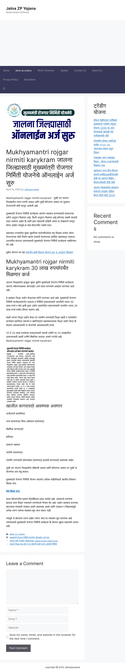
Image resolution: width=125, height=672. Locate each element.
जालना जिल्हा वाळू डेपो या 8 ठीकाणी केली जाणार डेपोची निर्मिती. (33, 544)
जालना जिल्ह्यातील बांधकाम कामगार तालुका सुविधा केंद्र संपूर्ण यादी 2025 (106, 191)
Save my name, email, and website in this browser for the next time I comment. (42, 636)
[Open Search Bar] (4, 88)
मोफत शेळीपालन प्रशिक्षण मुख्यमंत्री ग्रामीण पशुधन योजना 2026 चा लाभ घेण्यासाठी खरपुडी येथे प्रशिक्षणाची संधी (105, 128)
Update (64, 70)
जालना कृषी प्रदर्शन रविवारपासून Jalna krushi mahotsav (34, 540)
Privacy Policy (10, 79)
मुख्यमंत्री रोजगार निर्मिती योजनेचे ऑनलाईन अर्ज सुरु (29, 537)
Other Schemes (46, 70)
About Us (97, 70)
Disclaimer (30, 79)
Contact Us (80, 70)
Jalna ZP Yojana (21, 8)
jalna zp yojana (23, 70)
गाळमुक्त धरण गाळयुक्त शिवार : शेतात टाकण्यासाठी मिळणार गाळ (106, 161)
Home (6, 70)
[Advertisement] (62, 43)
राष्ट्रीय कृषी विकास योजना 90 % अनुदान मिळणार (49, 252)
